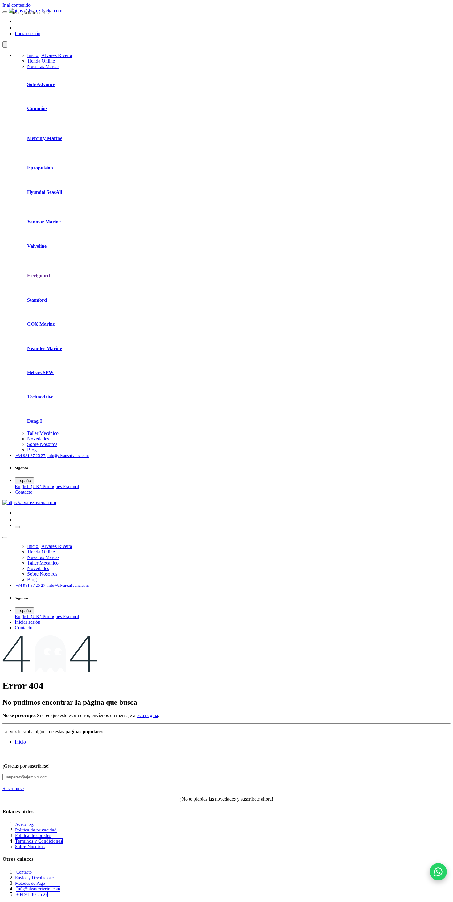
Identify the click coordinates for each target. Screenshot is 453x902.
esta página (147, 715)
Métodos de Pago (30, 883)
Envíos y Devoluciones (35, 877)
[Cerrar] (4, 44)
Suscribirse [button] (13, 788)
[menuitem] (49, 55)
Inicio (20, 742)
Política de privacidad (36, 829)
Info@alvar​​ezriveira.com (38, 889)
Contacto (23, 872)
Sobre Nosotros (30, 846)
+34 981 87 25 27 (31, 894)
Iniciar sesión (27, 33)
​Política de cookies (33, 835)
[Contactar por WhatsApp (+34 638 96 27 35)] (438, 871)
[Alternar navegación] (17, 527)
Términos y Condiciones (38, 841)
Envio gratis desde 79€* (30, 12)
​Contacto (23, 492)
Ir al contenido (16, 5)
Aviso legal (26, 824)
